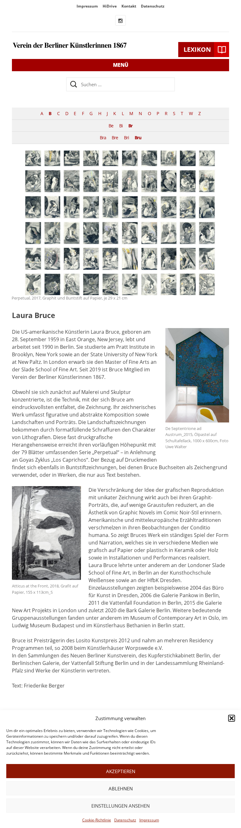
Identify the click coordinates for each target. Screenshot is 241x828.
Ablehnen (121, 788)
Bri (126, 138)
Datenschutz (125, 820)
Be (111, 126)
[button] (231, 718)
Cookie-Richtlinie (96, 820)
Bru (138, 138)
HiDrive (110, 6)
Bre (115, 138)
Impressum (149, 820)
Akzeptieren (120, 771)
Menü (120, 64)
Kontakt (128, 6)
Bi (121, 126)
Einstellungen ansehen (120, 806)
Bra (103, 138)
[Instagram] (120, 20)
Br (130, 126)
